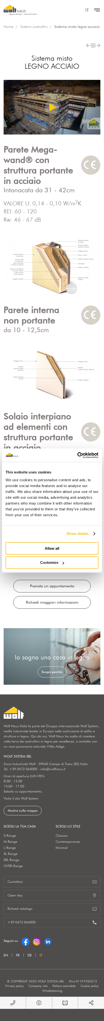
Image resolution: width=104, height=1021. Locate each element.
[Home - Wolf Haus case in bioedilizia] (20, 10)
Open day (14, 895)
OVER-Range (13, 866)
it (87, 10)
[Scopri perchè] (52, 656)
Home (9, 27)
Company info (38, 986)
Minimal (61, 848)
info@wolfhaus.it (52, 769)
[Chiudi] (95, 9)
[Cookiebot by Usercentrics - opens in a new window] (77, 455)
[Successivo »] (98, 45)
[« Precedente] (88, 45)
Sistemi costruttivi (34, 27)
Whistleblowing (52, 991)
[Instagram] (37, 940)
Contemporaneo (68, 842)
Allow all (52, 548)
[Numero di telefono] (13, 1003)
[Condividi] (91, 1003)
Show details (78, 534)
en (6, 955)
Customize (49, 562)
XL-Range (10, 854)
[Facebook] (26, 940)
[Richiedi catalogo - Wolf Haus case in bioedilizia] (65, 1003)
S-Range (10, 835)
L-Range (10, 848)
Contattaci (15, 882)
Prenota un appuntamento (52, 586)
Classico (62, 835)
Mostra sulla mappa (22, 810)
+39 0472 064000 (23, 769)
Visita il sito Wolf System (21, 798)
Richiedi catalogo (19, 909)
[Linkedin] (48, 940)
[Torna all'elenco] (93, 45)
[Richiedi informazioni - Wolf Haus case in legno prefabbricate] (39, 1003)
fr (18, 955)
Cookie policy (90, 986)
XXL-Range (11, 860)
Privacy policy (14, 986)
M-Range (10, 842)
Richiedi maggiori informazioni (52, 602)
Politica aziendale (64, 986)
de (30, 955)
